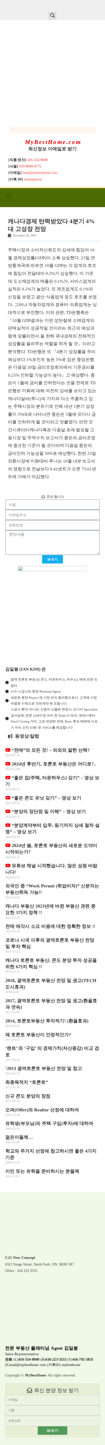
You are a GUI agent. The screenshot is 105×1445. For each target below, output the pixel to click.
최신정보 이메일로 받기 (52, 148)
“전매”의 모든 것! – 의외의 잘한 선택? (50, 750)
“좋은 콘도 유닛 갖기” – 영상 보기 (45, 797)
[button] (52, 16)
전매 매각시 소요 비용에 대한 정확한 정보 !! (50, 926)
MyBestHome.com (53, 142)
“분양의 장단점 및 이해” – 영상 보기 (48, 811)
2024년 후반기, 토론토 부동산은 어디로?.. (53, 763)
